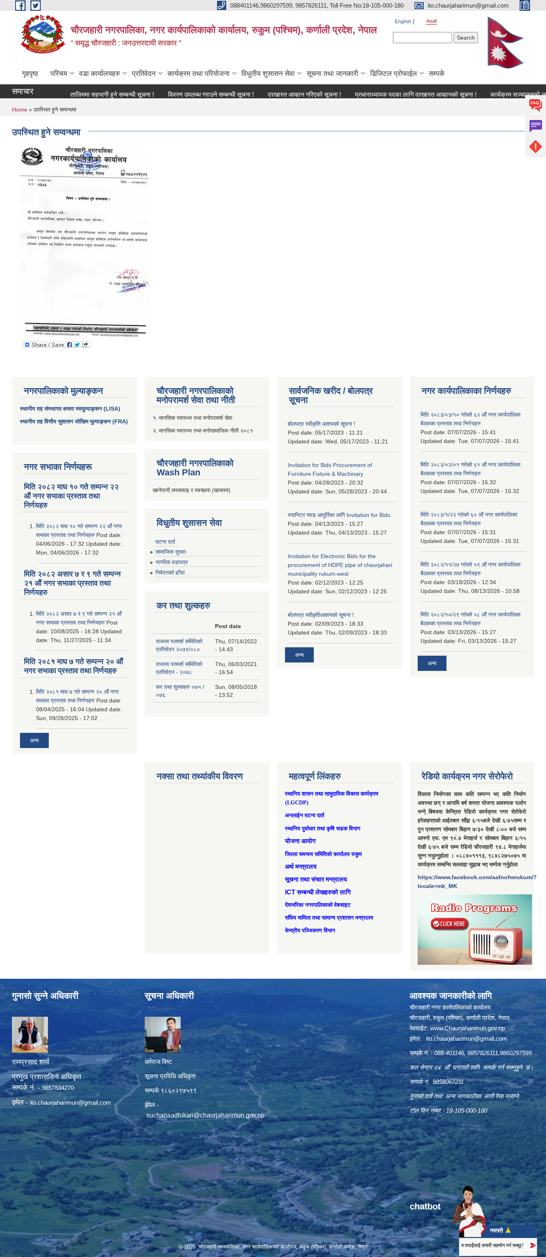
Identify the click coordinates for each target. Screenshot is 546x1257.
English (403, 21)
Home (19, 109)
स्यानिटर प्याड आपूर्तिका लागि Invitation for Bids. (340, 515)
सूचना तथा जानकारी (332, 74)
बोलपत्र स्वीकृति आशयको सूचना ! (321, 424)
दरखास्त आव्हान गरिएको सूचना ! (278, 94)
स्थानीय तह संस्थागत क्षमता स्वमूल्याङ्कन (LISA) (70, 408)
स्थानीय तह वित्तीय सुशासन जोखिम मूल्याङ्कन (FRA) (74, 421)
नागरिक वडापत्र (171, 562)
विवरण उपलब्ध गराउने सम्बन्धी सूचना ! (184, 94)
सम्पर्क (436, 74)
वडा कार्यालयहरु (99, 74)
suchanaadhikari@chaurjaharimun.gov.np (205, 1115)
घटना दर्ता (165, 542)
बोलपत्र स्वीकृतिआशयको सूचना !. (321, 615)
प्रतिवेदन (143, 74)
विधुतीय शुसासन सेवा (268, 74)
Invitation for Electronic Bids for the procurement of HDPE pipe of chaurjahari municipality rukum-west (340, 565)
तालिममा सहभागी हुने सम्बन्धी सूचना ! (86, 94)
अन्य (34, 740)
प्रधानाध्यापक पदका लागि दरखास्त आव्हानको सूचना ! (389, 94)
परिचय (58, 74)
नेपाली (431, 21)
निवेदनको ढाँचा (170, 572)
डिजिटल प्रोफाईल (393, 74)
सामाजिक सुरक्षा (170, 552)
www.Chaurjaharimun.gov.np (467, 1028)
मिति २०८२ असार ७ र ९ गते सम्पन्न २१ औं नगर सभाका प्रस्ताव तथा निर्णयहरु (72, 583)
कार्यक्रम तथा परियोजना (198, 74)
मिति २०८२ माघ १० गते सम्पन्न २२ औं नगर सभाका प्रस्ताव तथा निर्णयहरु (71, 496)
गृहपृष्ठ (30, 74)
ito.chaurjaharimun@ (57, 1102)
